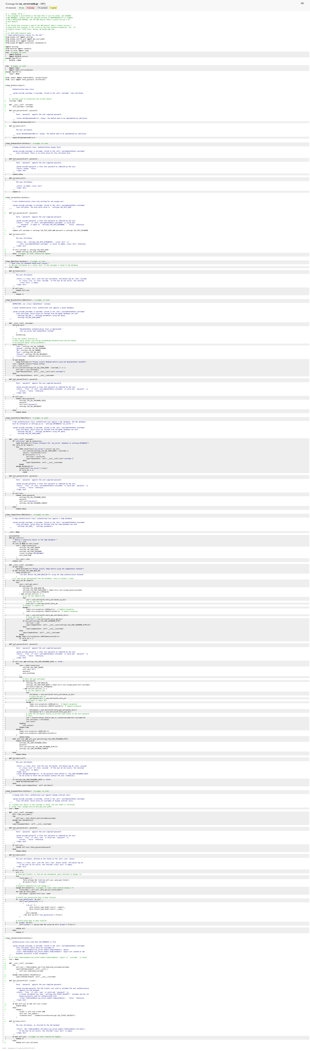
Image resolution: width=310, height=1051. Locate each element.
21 (3, 52)
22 (3, 54)
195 (3, 389)
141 (3, 284)
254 (3, 503)
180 (3, 360)
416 (3, 816)
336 (3, 661)
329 (3, 648)
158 (3, 317)
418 (3, 820)
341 (3, 671)
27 (3, 64)
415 (3, 814)
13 (3, 37)
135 (3, 273)
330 (3, 650)
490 (3, 959)
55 (3, 118)
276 (3, 545)
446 (3, 874)
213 (3, 424)
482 (3, 944)
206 (3, 410)
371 (3, 729)
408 (3, 801)
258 (3, 511)
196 (3, 391)
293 (3, 578)
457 (3, 895)
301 (3, 594)
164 (3, 329)
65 (3, 137)
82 (3, 170)
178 (3, 356)
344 (3, 677)
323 (3, 636)
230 (3, 456)
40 (3, 89)
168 (3, 337)
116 (3, 236)
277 (3, 547)
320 (3, 630)
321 (3, 632)
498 (3, 975)
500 (3, 978)
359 (3, 706)
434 (3, 851)
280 (3, 553)
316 (3, 623)
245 (3, 485)
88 (3, 182)
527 (3, 1031)
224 (3, 445)
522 (3, 1021)
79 (3, 164)
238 (3, 472)
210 (3, 418)
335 (3, 659)
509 (3, 996)
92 (3, 190)
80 (3, 166)
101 (3, 207)
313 (3, 617)
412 (3, 808)
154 (3, 309)
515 (3, 1007)
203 (3, 404)
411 (3, 806)
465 (3, 911)
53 (3, 114)
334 (3, 657)
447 (3, 876)
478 (3, 936)
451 (3, 884)
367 (3, 721)
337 (3, 663)
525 (3, 1027)
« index (4, 1048)
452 (3, 886)
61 (3, 130)
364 (3, 715)
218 (3, 433)
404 (3, 793)
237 (3, 470)
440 (3, 862)
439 (3, 861)
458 (3, 897)
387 (3, 760)
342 (3, 673)
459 (3, 899)
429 (3, 841)
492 (3, 963)
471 (3, 922)
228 (3, 453)
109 (3, 222)
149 (3, 300)
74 (3, 155)
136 (3, 275)
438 (3, 859)
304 (3, 599)
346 (3, 681)
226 (3, 449)
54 (3, 116)
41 (3, 91)
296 (3, 584)
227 (3, 451)
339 (3, 667)
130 (3, 263)
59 (3, 126)
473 (3, 926)
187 (3, 373)
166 (3, 333)
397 (3, 779)
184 (3, 367)
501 (3, 980)
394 (3, 774)
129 (3, 261)
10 (3, 31)
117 (3, 238)
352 (3, 692)
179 (3, 358)
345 (3, 679)
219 (3, 435)
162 (3, 325)
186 (3, 371)
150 (3, 302)
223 (3, 443)
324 (3, 638)
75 (3, 157)
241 (3, 478)
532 (3, 1040)
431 (3, 845)
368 (3, 723)
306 (3, 603)
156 (3, 313)
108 (3, 221)
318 (3, 627)
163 (3, 327)
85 (3, 176)
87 (3, 180)
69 (3, 145)
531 (3, 1038)
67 (3, 141)
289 (3, 570)
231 (3, 458)
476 (3, 932)
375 (3, 737)
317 (3, 625)
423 (3, 830)
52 (3, 112)
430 (3, 843)
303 (3, 598)
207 (3, 412)
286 (3, 565)
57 (3, 122)
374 (3, 735)
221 (3, 439)
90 (3, 186)
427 (3, 837)
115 (3, 234)
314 (3, 619)
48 (3, 104)
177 (3, 354)
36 (3, 81)
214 (3, 425)
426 (3, 835)
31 (3, 72)
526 (3, 1029)
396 (3, 777)
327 (3, 644)
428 (3, 839)
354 (3, 696)
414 (3, 812)
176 (3, 352)
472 (3, 924)
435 (3, 853)
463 (3, 907)
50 (3, 108)
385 (3, 756)
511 (3, 1000)
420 (3, 824)
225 (3, 447)
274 (3, 541)
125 (3, 253)
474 (3, 928)
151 (3, 304)
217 (3, 431)
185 (3, 369)
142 (3, 286)
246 (3, 487)
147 (3, 296)
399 (3, 783)
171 (3, 342)
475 (3, 930)
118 (3, 240)
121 (3, 246)
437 (3, 857)
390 (3, 766)
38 (3, 85)
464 (3, 909)
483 (3, 946)
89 (3, 184)
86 (3, 178)
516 (3, 1009)
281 (3, 555)
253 (3, 501)
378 (3, 743)
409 (3, 803)
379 (3, 745)
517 (3, 1011)
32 (3, 74)
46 (3, 101)
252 (3, 499)
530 (3, 1036)
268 (3, 530)
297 (3, 586)
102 (3, 209)
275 (3, 543)
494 (3, 967)
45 (3, 99)
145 (3, 292)
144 (3, 290)
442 (3, 866)
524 (3, 1025)
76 (3, 159)
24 (3, 58)
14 (3, 39)
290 (3, 572)
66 (3, 139)
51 (3, 110)
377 (3, 741)
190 (3, 379)
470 (3, 920)
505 (3, 988)
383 (3, 752)
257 (3, 509)
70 (3, 147)
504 (3, 986)
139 (3, 280)
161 (3, 323)
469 (3, 919)
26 (3, 62)
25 (3, 60)
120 (3, 244)
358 (3, 704)
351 (3, 690)
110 (3, 224)
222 (3, 441)
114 (3, 232)
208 (3, 414)
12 (3, 35)
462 (3, 905)
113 (3, 230)
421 (3, 826)
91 (3, 188)
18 (3, 46)
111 (3, 226)
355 (3, 698)
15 (3, 41)
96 (3, 197)
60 (3, 128)
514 (3, 1006)
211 (3, 420)
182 (3, 364)
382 (3, 750)
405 (3, 795)
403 (3, 791)
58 (3, 124)
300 (3, 592)
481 (3, 942)
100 (3, 205)
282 (3, 557)
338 (3, 665)
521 (3, 1019)
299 (3, 590)
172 (3, 344)
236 (3, 468)
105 (3, 215)
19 (3, 48)
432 (3, 847)
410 (3, 804)
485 (3, 949)
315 (3, 621)
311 (3, 613)
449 (3, 880)
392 (3, 770)
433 (3, 849)
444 (3, 870)
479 (3, 938)
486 (3, 951)
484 (3, 948)
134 (3, 271)
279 (3, 551)
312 (3, 615)
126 (3, 255)
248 (3, 491)
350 (3, 688)
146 (3, 294)
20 (3, 50)
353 (3, 694)
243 (3, 482)
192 (3, 383)
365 (3, 717)
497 (3, 973)
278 (3, 549)
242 (3, 480)
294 (3, 580)
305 (3, 601)
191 (3, 381)
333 (3, 656)
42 (3, 93)
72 (3, 151)
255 (3, 505)
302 (3, 596)
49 (3, 106)
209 (3, 416)
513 (3, 1004)
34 (3, 77)
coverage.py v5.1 (13, 1048)
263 (3, 520)
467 (3, 915)
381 (3, 748)
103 (3, 211)
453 (3, 888)
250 (3, 495)
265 (3, 524)
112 (3, 228)
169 (3, 338)
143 (3, 288)
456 (3, 893)
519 (3, 1015)
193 (3, 385)
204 (3, 406)
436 (3, 855)
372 (3, 731)
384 (3, 754)
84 (3, 174)
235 (3, 466)
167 (3, 335)
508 (3, 994)
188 (3, 375)
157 (3, 315)
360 (3, 708)
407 (3, 799)
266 (3, 526)
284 (3, 561)
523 (3, 1023)
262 (3, 518)
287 (3, 567)
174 (3, 348)
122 (3, 248)
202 (3, 402)
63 (3, 134)
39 (3, 87)
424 (3, 832)
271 (3, 536)
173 (3, 346)
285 (3, 563)
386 (3, 758)
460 (3, 901)
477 (3, 934)
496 (3, 971)
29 (3, 68)
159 (3, 319)
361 (3, 710)
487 (3, 953)
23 (3, 56)
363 (3, 714)
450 (3, 882)
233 (3, 462)
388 (3, 762)
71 (3, 149)
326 (3, 642)
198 (3, 395)
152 (3, 306)
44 (3, 97)
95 (3, 195)
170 (3, 340)
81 (3, 168)
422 (3, 828)
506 (3, 990)
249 (3, 493)
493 (3, 965)
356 (3, 700)
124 (3, 251)
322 (3, 634)
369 (3, 725)
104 (3, 213)
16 (3, 43)
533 (3, 1042)
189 (3, 377)
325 (3, 640)
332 (3, 654)
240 (3, 476)
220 (3, 437)
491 (3, 961)
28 (3, 66)
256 (3, 507)
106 (3, 217)
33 (3, 75)
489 (3, 957)
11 (3, 33)
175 (3, 350)
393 (3, 772)
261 (3, 516)
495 (3, 969)
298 (3, 588)
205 (3, 408)
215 (3, 427)
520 (3, 1017)
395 (3, 775)
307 (3, 605)
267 (3, 528)
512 (3, 1002)
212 (3, 422)
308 (3, 607)
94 (3, 193)
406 (3, 797)
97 (3, 199)
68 (3, 143)
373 (3, 733)
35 (3, 79)
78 (3, 163)
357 (3, 702)
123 (3, 250)
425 (3, 833)
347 (3, 683)
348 (3, 685)
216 (3, 429)
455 (3, 891)
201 (3, 400)
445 (3, 872)
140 (3, 282)
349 (3, 686)
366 (3, 719)
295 (3, 582)
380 (3, 746)
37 (3, 83)
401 (3, 787)
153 (3, 308)
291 (3, 574)
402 (3, 789)
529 (3, 1035)
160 (3, 321)
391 (3, 768)
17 (3, 45)
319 (3, 628)
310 (3, 611)
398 (3, 781)
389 (3, 764)
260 (3, 514)
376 (3, 739)
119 (3, 242)
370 (3, 727)
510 (3, 998)
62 (3, 132)
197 (3, 393)
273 (3, 540)
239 (3, 474)
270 (3, 534)
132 (3, 267)
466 (3, 913)
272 (3, 538)
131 (3, 265)
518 (3, 1013)
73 (3, 153)
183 (3, 366)
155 (3, 311)
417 (3, 818)
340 (3, 669)
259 (3, 512)
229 (3, 454)
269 (3, 532)
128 (3, 259)
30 (3, 70)
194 (3, 387)
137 (3, 277)
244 (3, 483)
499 (3, 977)
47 (3, 103)
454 (3, 890)
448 (3, 878)
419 (3, 822)
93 (3, 192)
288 (3, 569)
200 (3, 398)
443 (3, 868)
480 (3, 940)
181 (3, 362)
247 (3, 489)
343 (3, 675)
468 (3, 917)
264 (3, 522)
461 (3, 903)
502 (3, 982)
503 (3, 984)
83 (3, 172)
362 (3, 712)
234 (3, 464)
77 (3, 161)
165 (3, 331)
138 (3, 279)
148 (3, 298)
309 (3, 609)
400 (3, 785)
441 (3, 864)
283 (3, 559)
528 (3, 1033)
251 (3, 497)
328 (3, 646)
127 (3, 257)
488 (3, 955)
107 (3, 219)
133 (3, 269)
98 (3, 201)
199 (3, 396)
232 (3, 460)
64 (3, 135)
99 (3, 203)
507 (3, 992)
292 (3, 576)
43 (3, 95)
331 (3, 652)
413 (3, 810)
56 (3, 120)
